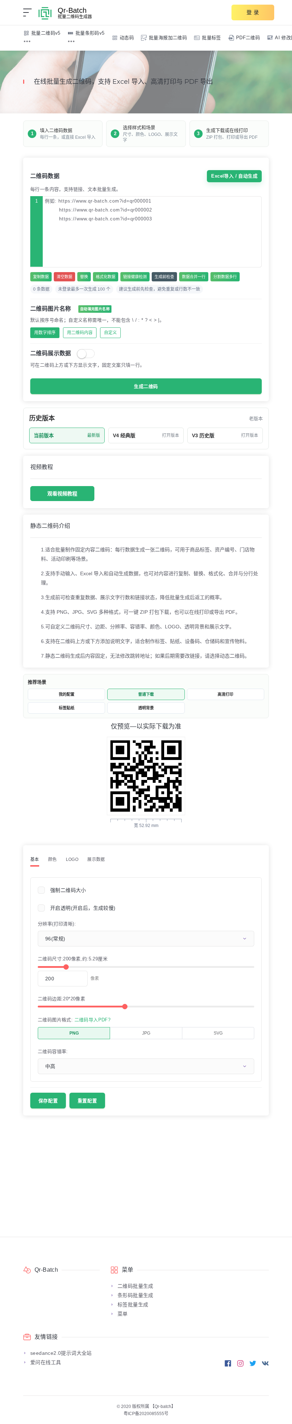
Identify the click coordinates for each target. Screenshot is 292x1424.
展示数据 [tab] (96, 859)
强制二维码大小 (68, 890)
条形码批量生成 (135, 1295)
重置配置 (87, 1100)
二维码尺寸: (73, 958)
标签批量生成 (133, 1304)
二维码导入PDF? (92, 1019)
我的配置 (66, 694)
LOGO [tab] (72, 859)
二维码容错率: (53, 1051)
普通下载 (146, 694)
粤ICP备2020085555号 (146, 1413)
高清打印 (225, 694)
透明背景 (146, 708)
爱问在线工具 (45, 1362)
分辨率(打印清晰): (57, 924)
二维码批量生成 (135, 1286)
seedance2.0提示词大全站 (61, 1353)
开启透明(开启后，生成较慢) (83, 908)
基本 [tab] (34, 859)
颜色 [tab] (52, 859)
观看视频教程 (62, 493)
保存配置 (48, 1100)
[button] (27, 41)
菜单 (123, 1314)
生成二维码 (146, 386)
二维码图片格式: (74, 1019)
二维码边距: (61, 998)
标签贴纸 (66, 708)
